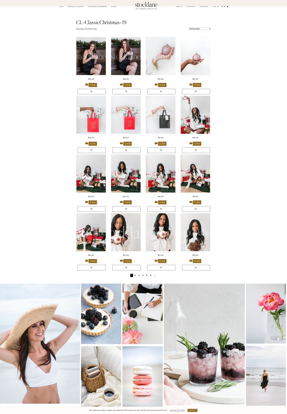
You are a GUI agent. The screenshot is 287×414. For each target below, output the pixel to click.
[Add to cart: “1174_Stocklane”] (156, 261)
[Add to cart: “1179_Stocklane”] (121, 202)
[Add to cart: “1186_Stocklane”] (86, 143)
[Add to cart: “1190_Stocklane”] (190, 84)
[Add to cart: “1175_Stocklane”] (121, 261)
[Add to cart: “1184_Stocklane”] (121, 143)
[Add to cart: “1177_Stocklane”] (190, 202)
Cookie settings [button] (177, 410)
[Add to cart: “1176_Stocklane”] (86, 261)
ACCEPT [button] (192, 410)
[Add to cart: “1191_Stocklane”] (156, 84)
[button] (92, 91)
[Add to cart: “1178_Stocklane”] (156, 202)
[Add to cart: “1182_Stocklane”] (156, 143)
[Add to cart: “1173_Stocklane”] (190, 261)
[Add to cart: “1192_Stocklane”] (121, 84)
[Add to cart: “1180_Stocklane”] (86, 202)
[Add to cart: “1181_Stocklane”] (190, 143)
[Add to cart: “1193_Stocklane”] (86, 84)
